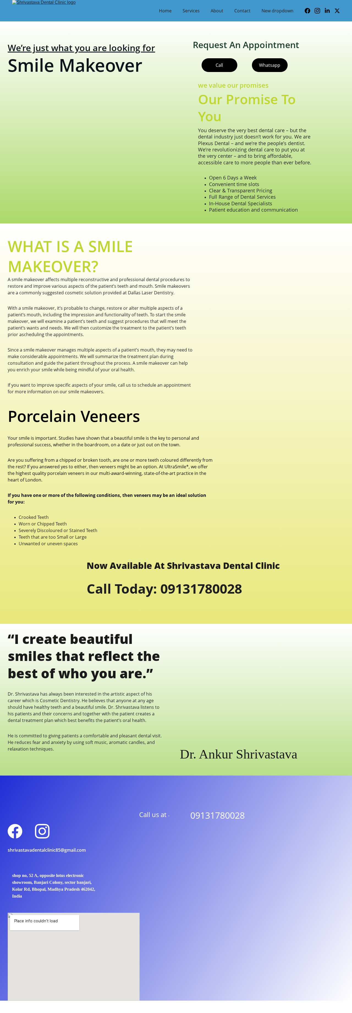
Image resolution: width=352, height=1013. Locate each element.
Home (165, 11)
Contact (242, 11)
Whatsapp (269, 65)
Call (219, 65)
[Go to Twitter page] (337, 10)
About (217, 11)
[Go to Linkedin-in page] (329, 10)
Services (191, 11)
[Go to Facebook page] (310, 10)
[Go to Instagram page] (319, 10)
